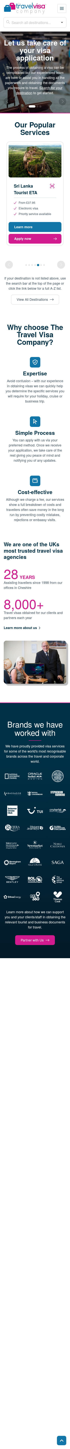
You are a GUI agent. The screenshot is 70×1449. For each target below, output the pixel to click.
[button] (61, 8)
